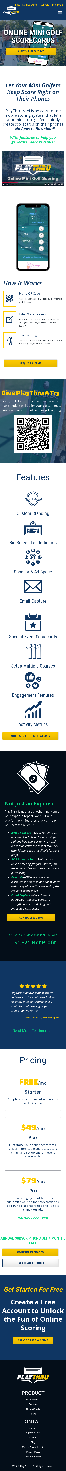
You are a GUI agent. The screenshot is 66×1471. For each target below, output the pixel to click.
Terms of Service (33, 1456)
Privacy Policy (33, 1452)
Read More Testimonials (33, 1030)
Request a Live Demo (26, 4)
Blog (33, 1442)
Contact (33, 1437)
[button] (60, 12)
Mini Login (57, 4)
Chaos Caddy (33, 1409)
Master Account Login (33, 1447)
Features (33, 1404)
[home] (5, 10)
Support (45, 4)
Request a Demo (33, 1432)
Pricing (33, 1414)
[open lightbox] (33, 168)
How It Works (33, 1399)
